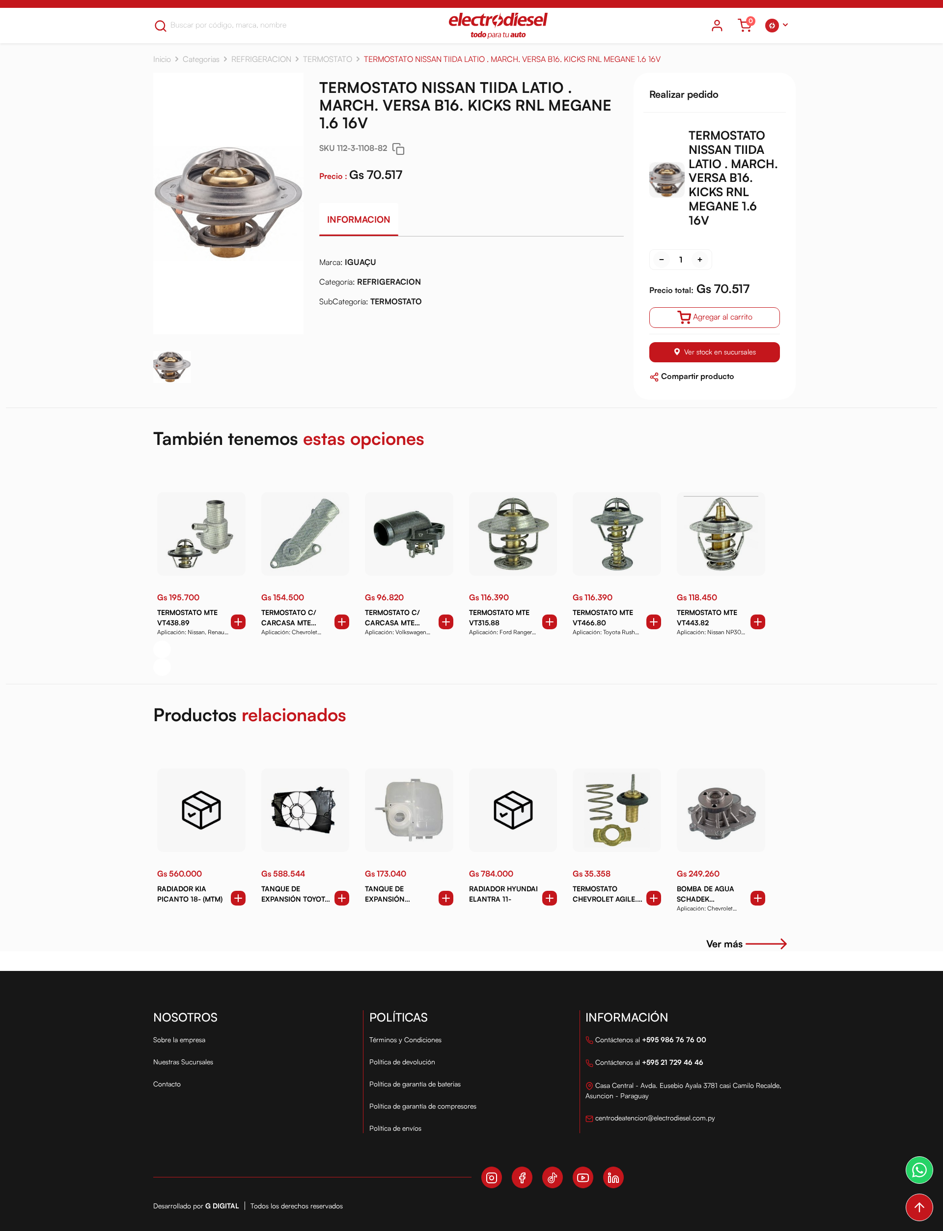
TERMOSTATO (327, 59)
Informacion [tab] (358, 219)
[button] (776, 25)
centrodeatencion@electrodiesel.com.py (654, 1118)
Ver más (724, 944)
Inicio (162, 59)
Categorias (201, 59)
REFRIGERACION (261, 59)
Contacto (167, 1084)
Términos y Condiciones (405, 1039)
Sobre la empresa (179, 1039)
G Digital (222, 1206)
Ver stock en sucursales (720, 351)
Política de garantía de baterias (415, 1084)
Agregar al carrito (722, 317)
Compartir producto (696, 376)
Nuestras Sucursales (183, 1061)
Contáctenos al (649, 1039)
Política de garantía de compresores (422, 1106)
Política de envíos (395, 1128)
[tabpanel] (471, 285)
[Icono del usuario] (717, 25)
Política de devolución (402, 1061)
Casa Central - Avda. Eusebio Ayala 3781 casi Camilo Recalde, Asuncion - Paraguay (683, 1090)
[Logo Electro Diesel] (498, 25)
